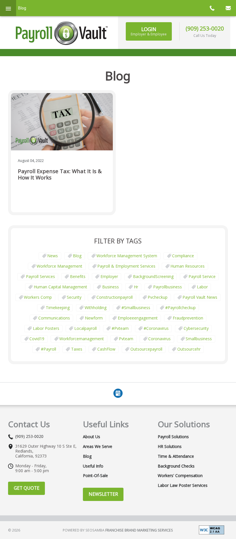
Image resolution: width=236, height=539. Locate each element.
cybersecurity (196, 328)
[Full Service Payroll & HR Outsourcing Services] (62, 33)
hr (136, 287)
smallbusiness (199, 338)
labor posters (46, 328)
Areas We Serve (97, 447)
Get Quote (26, 488)
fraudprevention (188, 318)
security (74, 297)
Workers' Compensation (180, 476)
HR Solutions (170, 447)
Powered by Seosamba (118, 530)
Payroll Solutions (173, 437)
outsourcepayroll (146, 349)
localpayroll (85, 328)
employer (109, 276)
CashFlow (106, 349)
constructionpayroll (114, 297)
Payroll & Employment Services (126, 266)
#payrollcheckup (180, 307)
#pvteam (120, 328)
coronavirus (159, 338)
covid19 (36, 338)
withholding (95, 307)
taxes (76, 349)
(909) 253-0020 (205, 28)
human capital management (60, 287)
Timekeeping (58, 307)
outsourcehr (189, 349)
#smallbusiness (135, 307)
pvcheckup (158, 297)
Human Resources (187, 266)
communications (54, 318)
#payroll (48, 349)
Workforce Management (59, 266)
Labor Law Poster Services (183, 485)
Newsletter (103, 494)
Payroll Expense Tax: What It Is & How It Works (60, 174)
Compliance (183, 255)
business (110, 287)
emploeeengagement (138, 318)
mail (228, 8)
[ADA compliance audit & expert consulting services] (211, 529)
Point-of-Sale (95, 476)
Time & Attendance (176, 456)
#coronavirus (156, 328)
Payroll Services (40, 276)
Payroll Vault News (199, 297)
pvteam (126, 338)
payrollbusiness (167, 287)
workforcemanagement (81, 338)
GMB (118, 393)
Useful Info (93, 466)
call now (212, 8)
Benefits (77, 276)
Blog (77, 255)
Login (149, 31)
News (52, 255)
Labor (202, 287)
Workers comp (38, 297)
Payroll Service (202, 276)
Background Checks (176, 466)
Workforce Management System (126, 255)
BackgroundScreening (153, 276)
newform (94, 318)
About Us (91, 437)
